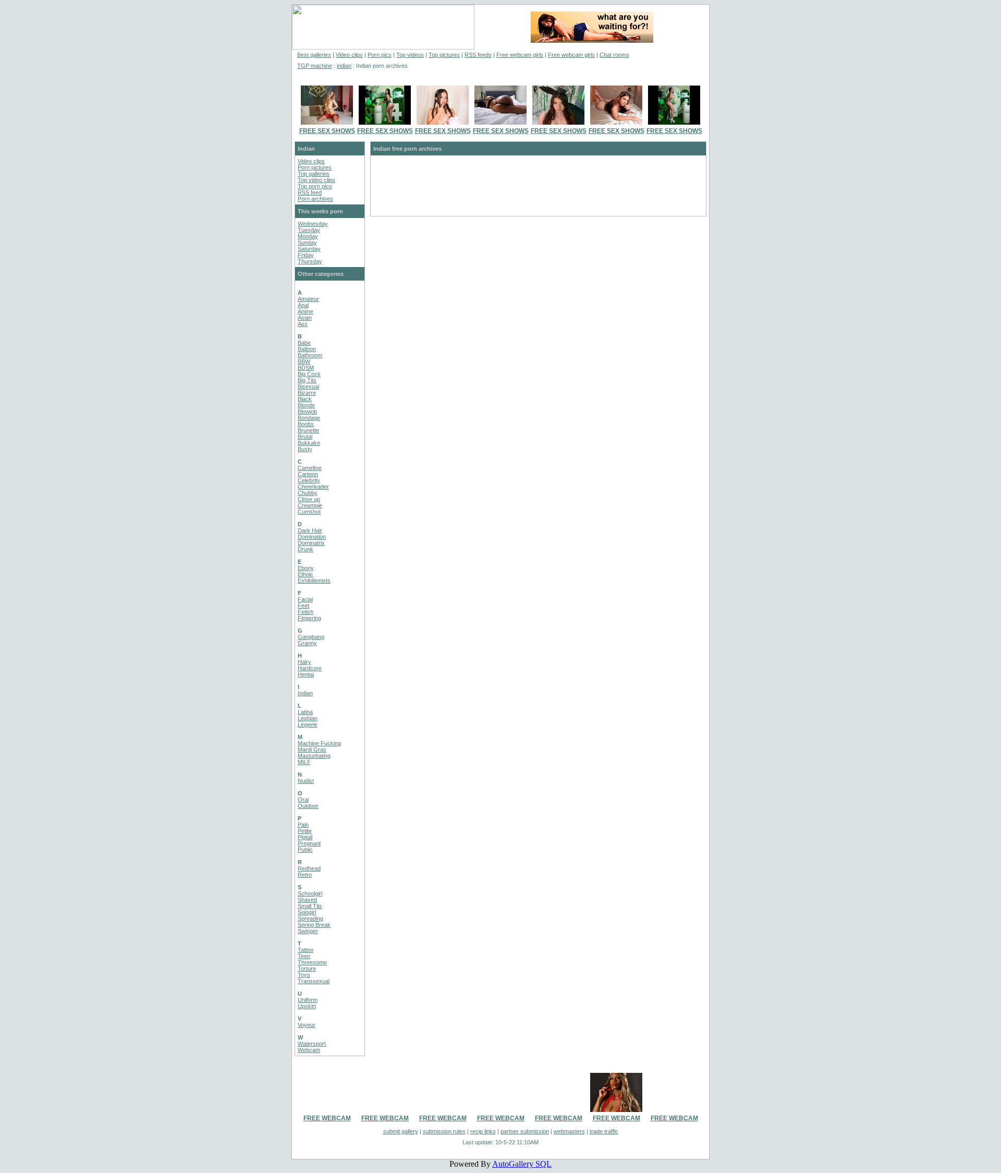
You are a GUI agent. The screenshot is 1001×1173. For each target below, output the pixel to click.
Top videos (410, 55)
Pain (303, 824)
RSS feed (310, 192)
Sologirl (307, 912)
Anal (303, 305)
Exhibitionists (314, 580)
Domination (312, 537)
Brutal (305, 436)
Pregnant (309, 843)
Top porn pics (315, 186)
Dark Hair (310, 530)
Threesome (312, 962)
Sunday (307, 242)
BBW (304, 361)
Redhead (309, 868)
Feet (303, 605)
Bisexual (308, 386)
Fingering (309, 618)
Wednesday (313, 224)
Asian (305, 318)
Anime (305, 311)
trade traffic (604, 1131)
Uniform (308, 1000)
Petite (305, 831)
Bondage (309, 418)
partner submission (524, 1131)
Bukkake (309, 443)
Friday (306, 255)
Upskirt (307, 1006)
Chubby (308, 493)
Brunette (308, 430)
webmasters (569, 1131)
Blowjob (307, 411)
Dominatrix (311, 543)
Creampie (310, 505)
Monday (308, 236)
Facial (305, 599)
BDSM (306, 368)
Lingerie (308, 724)
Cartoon (308, 474)
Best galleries (314, 55)
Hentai (306, 674)
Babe (304, 343)
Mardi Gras (312, 749)
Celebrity (309, 480)
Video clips (349, 55)
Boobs (306, 424)
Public (305, 850)
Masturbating (314, 756)
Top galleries (313, 174)
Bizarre (307, 393)
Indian (305, 693)
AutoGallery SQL (522, 1163)
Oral (303, 799)
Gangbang (311, 637)
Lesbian (308, 718)
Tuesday (309, 230)
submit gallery (400, 1131)
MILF (304, 762)
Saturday (309, 249)
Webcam (309, 1050)
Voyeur (306, 1025)
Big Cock (309, 374)
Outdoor (308, 806)
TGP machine (314, 66)
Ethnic (305, 574)
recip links (483, 1131)
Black (305, 399)
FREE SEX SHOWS (327, 131)
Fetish (305, 612)
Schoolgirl (310, 893)
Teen (304, 956)
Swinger (308, 931)
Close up (309, 499)
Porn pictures (315, 167)
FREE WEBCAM (327, 1118)
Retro (305, 875)
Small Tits (310, 906)
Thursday (310, 261)
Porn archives (315, 199)
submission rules (444, 1131)
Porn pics (380, 55)
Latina (305, 712)
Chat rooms (614, 55)
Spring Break (314, 925)
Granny (307, 643)
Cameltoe (310, 468)
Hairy (304, 662)
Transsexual (313, 981)
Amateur (308, 299)
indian (344, 66)
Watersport (312, 1044)
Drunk (305, 549)
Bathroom (310, 355)
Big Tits (307, 380)
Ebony (306, 568)
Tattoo (305, 950)
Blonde (306, 405)
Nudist (306, 781)
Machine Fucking (319, 743)
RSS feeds (478, 55)
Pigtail (305, 837)
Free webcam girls (519, 55)
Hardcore (310, 668)
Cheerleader (313, 486)
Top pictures (444, 55)
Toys (304, 975)
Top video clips (316, 180)
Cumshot (309, 512)
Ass (303, 324)
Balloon (307, 349)
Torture (307, 968)
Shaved (307, 900)
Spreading (310, 918)
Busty (305, 449)
